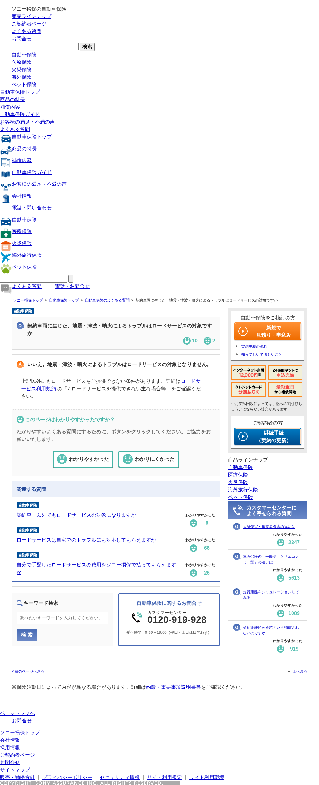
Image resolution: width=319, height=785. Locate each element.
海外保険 (21, 77)
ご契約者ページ (29, 23)
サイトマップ (15, 770)
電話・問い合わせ (32, 207)
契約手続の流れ (254, 346)
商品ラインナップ (31, 16)
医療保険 (21, 62)
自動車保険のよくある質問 (107, 300)
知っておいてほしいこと (261, 354)
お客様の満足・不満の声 (27, 122)
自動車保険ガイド (20, 114)
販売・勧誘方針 (17, 777)
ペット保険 (24, 84)
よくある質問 (26, 31)
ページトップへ (17, 713)
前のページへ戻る (30, 671)
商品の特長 (12, 99)
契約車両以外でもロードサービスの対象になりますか (76, 515)
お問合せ (21, 38)
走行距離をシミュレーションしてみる (271, 595)
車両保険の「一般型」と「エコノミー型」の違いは (271, 559)
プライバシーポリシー (67, 777)
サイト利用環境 (206, 777)
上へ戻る (300, 671)
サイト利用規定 (164, 777)
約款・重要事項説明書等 (173, 687)
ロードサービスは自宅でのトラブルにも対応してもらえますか (86, 540)
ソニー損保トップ (28, 300)
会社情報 (22, 196)
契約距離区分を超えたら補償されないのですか (271, 630)
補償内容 (10, 107)
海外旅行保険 (27, 255)
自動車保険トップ (20, 92)
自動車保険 (24, 54)
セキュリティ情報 (120, 777)
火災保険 (21, 69)
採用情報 (10, 747)
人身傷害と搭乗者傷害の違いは (269, 526)
